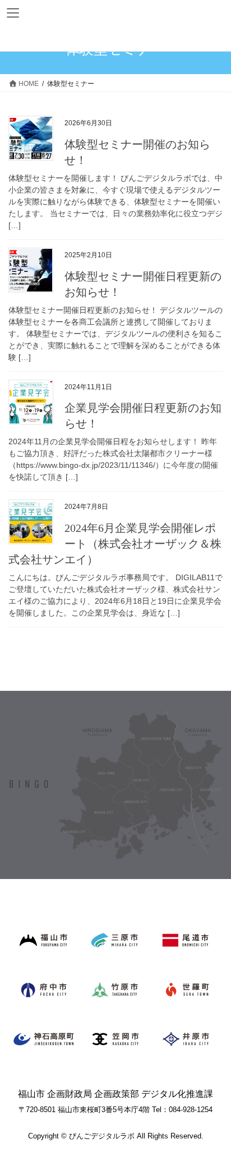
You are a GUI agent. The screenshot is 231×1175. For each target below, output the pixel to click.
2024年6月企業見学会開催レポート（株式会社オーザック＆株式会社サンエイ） (114, 544)
